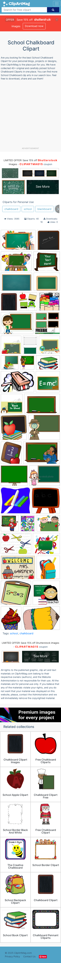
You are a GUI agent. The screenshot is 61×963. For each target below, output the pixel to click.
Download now (34, 26)
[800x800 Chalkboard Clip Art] (48, 383)
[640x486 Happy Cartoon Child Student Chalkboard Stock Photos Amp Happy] (44, 477)
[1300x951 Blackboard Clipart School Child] (16, 263)
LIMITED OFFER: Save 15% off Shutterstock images (30, 642)
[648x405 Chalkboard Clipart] (42, 405)
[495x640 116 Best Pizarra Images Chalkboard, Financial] (9, 302)
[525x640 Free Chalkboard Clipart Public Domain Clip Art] (11, 454)
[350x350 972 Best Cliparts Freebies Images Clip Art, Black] (47, 324)
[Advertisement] (30, 114)
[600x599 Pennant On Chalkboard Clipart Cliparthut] (15, 502)
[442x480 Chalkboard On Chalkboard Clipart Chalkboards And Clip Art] (14, 429)
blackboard (44, 209)
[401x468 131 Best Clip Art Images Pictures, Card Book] (28, 302)
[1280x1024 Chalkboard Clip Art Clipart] (47, 283)
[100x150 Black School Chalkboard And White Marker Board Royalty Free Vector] (30, 346)
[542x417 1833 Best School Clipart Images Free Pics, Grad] (17, 324)
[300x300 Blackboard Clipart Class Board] (49, 346)
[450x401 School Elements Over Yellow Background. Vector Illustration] (46, 545)
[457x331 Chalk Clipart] (17, 383)
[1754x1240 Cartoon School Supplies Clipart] (48, 364)
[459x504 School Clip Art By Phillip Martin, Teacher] (9, 524)
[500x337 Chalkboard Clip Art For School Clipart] (16, 283)
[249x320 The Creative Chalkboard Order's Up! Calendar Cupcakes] (11, 620)
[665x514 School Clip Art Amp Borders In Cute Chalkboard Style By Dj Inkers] (18, 569)
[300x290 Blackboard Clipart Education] (9, 364)
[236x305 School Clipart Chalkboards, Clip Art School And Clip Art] (27, 524)
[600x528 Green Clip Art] (14, 477)
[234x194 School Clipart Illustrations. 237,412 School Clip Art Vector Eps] (48, 524)
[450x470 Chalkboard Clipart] (11, 405)
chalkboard (11, 209)
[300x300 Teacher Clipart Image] (46, 594)
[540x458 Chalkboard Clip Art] (47, 263)
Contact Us (29, 956)
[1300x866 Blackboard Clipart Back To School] (18, 241)
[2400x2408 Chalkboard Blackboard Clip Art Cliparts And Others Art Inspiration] (48, 241)
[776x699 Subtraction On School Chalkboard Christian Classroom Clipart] (16, 594)
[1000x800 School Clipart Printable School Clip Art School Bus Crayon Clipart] (16, 545)
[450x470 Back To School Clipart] (11, 346)
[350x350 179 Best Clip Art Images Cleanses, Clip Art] (49, 302)
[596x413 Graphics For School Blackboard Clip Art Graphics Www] (41, 454)
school (28, 209)
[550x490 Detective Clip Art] (44, 429)
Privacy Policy (12, 956)
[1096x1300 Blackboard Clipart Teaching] (27, 364)
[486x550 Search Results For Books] (48, 569)
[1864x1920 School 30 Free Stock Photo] (46, 502)
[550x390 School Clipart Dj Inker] (41, 620)
